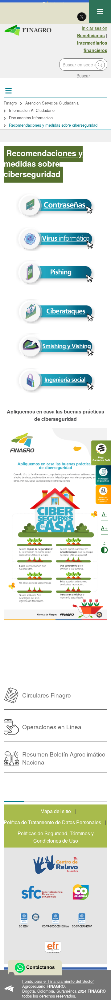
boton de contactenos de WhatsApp (35, 967)
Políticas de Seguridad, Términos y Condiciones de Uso (56, 837)
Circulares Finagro (46, 695)
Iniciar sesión (94, 28)
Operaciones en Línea (51, 726)
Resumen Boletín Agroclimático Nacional (63, 758)
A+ (104, 528)
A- (104, 514)
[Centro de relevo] (55, 864)
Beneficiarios (91, 35)
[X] (82, 16)
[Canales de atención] (103, 493)
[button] (55, 988)
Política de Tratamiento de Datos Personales (52, 822)
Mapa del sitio (55, 811)
